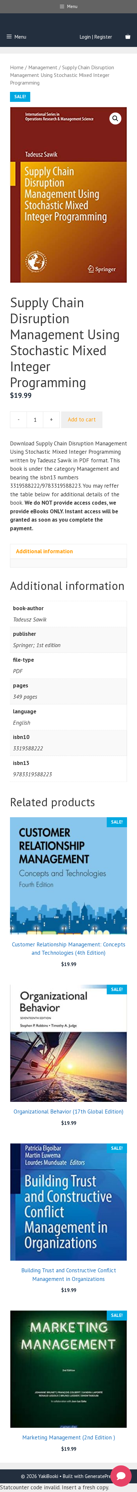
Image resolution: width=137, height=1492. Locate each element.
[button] (115, 118)
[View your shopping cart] (128, 37)
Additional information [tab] (44, 551)
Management (43, 67)
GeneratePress (100, 1476)
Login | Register (96, 37)
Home (17, 67)
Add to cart (82, 419)
